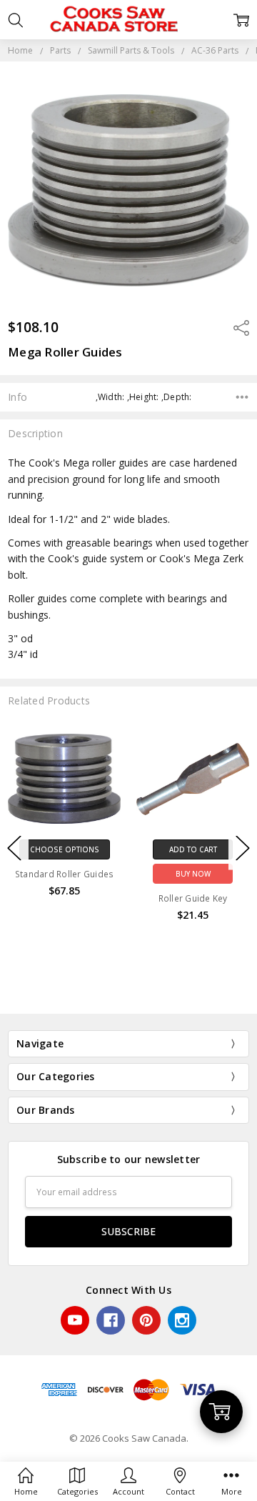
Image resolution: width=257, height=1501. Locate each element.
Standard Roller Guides (64, 874)
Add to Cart (193, 849)
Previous (14, 848)
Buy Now (193, 874)
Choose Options (64, 849)
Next (242, 848)
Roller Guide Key (193, 898)
